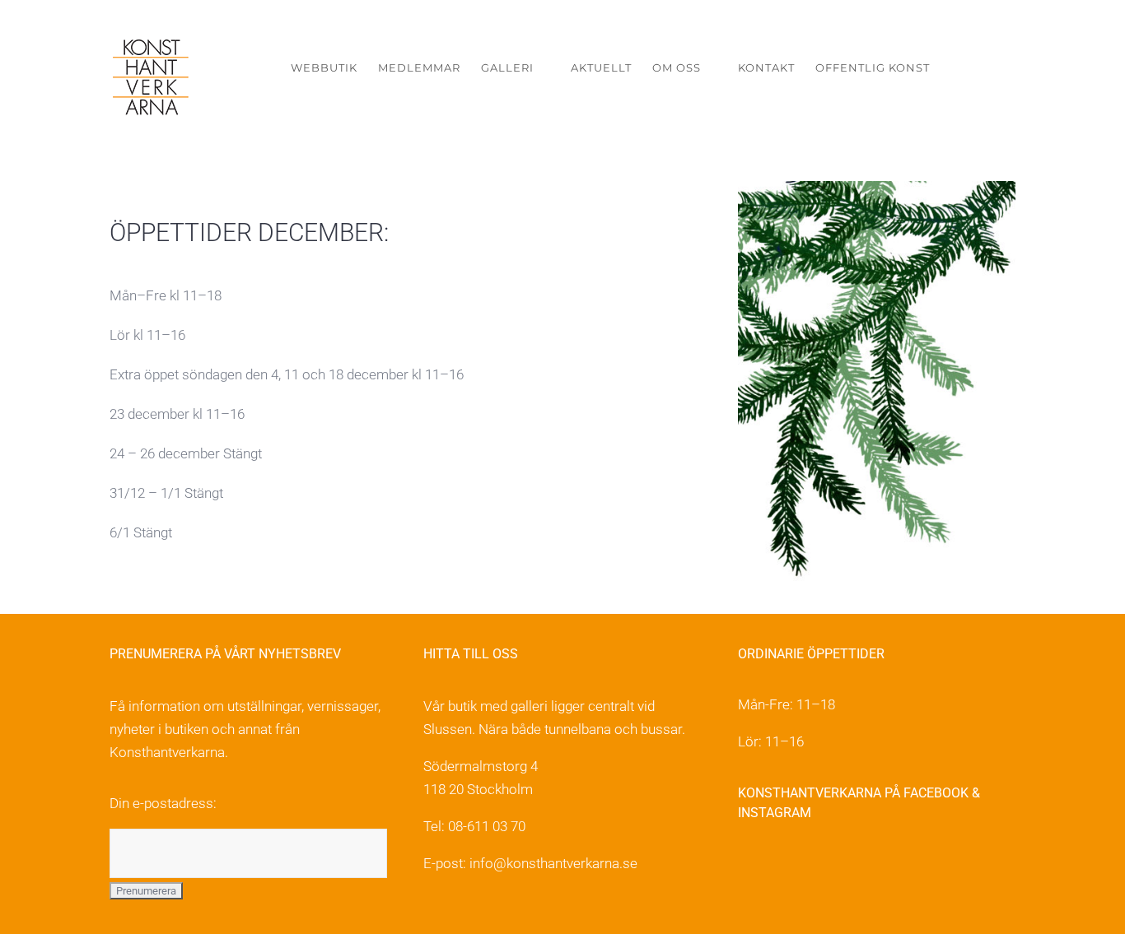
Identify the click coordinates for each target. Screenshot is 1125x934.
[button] (990, 68)
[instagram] (782, 865)
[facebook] (747, 865)
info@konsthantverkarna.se (553, 863)
